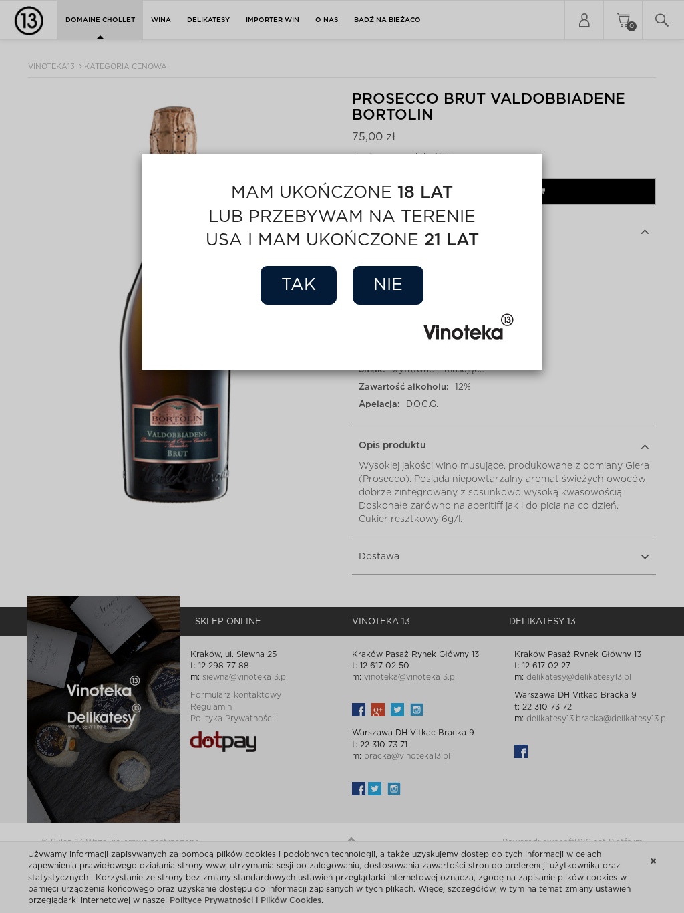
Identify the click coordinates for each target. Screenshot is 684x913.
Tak (298, 285)
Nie (388, 285)
